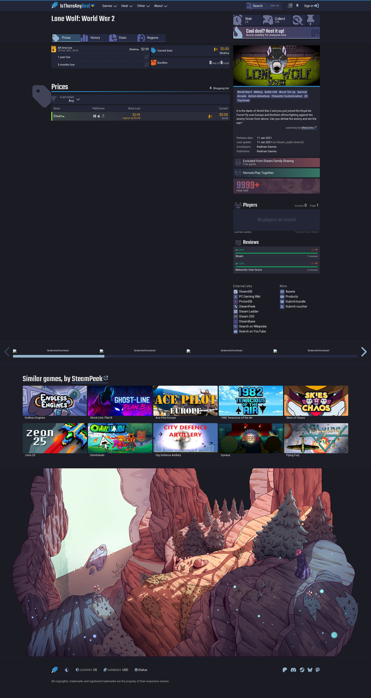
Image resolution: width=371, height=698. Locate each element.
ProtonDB (245, 301)
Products (292, 296)
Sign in (308, 6)
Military (258, 92)
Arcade (241, 96)
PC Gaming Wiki (249, 296)
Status (142, 670)
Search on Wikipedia (253, 326)
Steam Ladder (249, 311)
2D (306, 96)
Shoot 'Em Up (287, 92)
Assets (290, 291)
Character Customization (287, 96)
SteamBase (247, 321)
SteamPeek (247, 306)
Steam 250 (246, 316)
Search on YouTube (252, 331)
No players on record (277, 220)
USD (117, 670)
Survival (302, 92)
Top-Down (243, 100)
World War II (244, 92)
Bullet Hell (271, 92)
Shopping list (220, 88)
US (88, 670)
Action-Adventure (259, 96)
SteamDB (245, 291)
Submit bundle (296, 301)
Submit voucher (296, 306)
